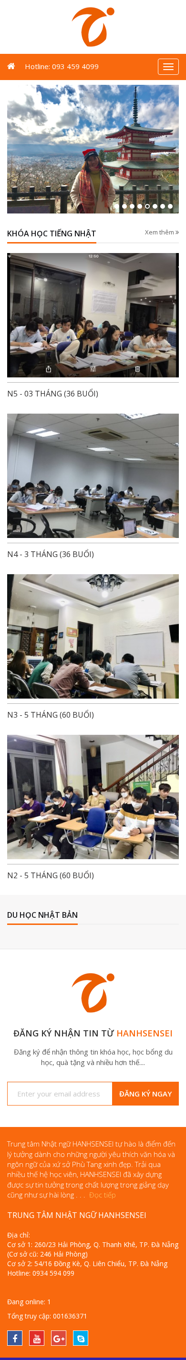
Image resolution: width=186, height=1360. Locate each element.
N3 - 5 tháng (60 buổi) (50, 715)
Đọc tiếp (102, 1194)
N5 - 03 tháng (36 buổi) (52, 393)
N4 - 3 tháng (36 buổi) (50, 554)
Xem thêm (160, 232)
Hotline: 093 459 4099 (62, 66)
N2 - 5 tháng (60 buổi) (50, 875)
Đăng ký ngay (145, 1093)
